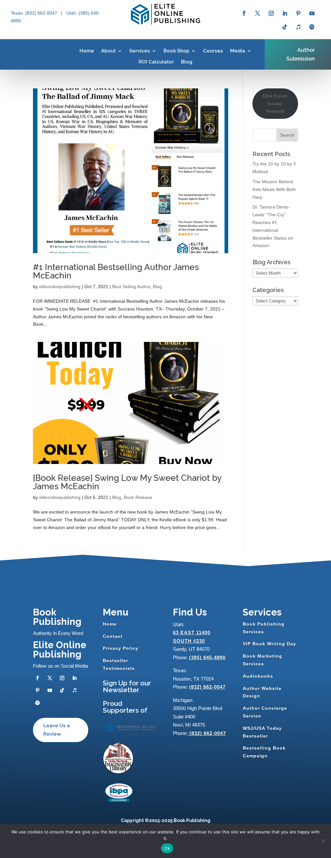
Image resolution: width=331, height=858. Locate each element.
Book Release (138, 497)
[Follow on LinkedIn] (285, 13)
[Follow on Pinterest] (298, 13)
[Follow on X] (257, 13)
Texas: (18, 13)
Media (237, 51)
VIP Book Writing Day (269, 643)
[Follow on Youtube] (312, 13)
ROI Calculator (156, 62)
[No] (323, 841)
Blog (186, 62)
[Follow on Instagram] (271, 13)
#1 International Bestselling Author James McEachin (116, 271)
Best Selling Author (131, 286)
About (108, 51)
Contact (113, 636)
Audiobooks (258, 676)
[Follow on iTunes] (298, 27)
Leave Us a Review (56, 730)
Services (139, 51)
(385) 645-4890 (207, 657)
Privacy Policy (120, 648)
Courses (213, 51)
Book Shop (176, 51)
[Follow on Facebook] (244, 13)
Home (87, 51)
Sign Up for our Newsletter (127, 686)
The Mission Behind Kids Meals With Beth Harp (274, 189)
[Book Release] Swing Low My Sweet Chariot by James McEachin (127, 482)
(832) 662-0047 (207, 687)
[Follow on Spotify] (312, 27)
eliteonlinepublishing (59, 286)
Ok (167, 848)
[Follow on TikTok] (285, 27)
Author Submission (300, 54)
